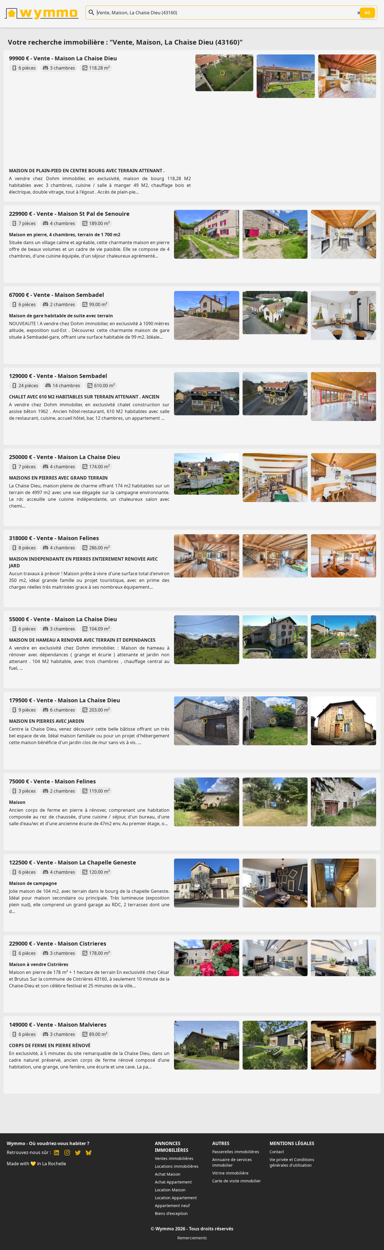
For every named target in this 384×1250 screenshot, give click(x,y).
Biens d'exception (171, 1213)
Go (367, 12)
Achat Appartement (173, 1182)
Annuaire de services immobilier (232, 1162)
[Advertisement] (176, 114)
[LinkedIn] (56, 1153)
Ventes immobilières (174, 1158)
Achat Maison (167, 1174)
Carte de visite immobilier (236, 1181)
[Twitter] (77, 1153)
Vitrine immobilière (230, 1173)
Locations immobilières (176, 1166)
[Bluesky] (88, 1153)
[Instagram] (67, 1153)
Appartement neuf (172, 1205)
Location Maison (170, 1189)
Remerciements (192, 1237)
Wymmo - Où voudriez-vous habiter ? (48, 1143)
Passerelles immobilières (235, 1151)
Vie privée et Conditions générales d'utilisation (292, 1162)
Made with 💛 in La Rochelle (36, 1163)
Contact (277, 1151)
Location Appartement (176, 1197)
